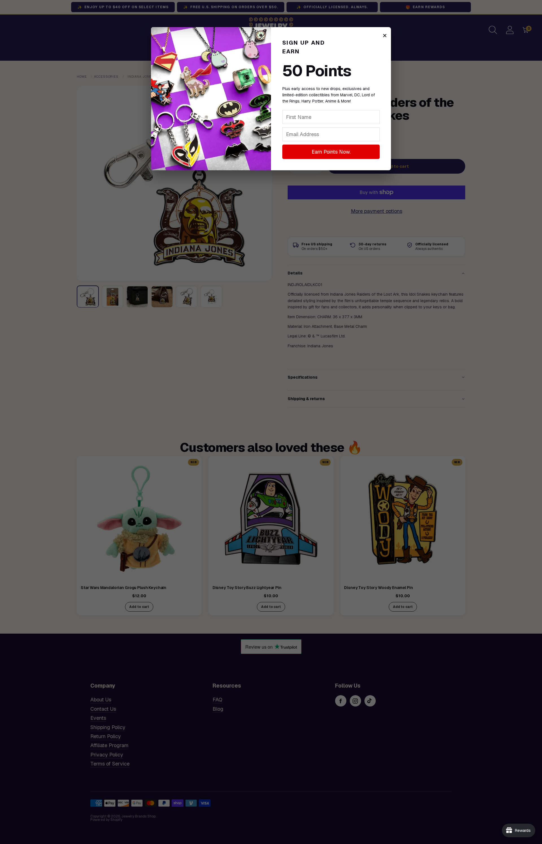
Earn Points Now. (331, 152)
